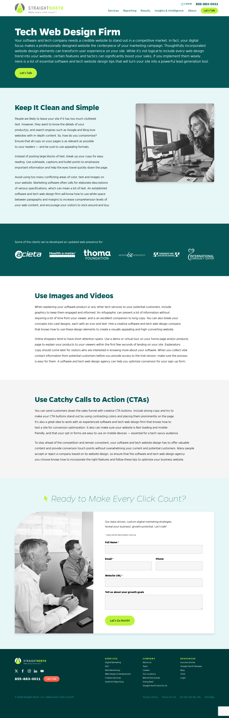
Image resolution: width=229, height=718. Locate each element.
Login (188, 4)
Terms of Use (169, 697)
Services (113, 10)
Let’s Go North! (120, 620)
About (192, 10)
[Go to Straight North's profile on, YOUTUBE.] (42, 670)
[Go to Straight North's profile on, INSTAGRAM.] (29, 670)
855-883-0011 (207, 4)
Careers (146, 670)
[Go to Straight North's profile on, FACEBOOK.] (23, 670)
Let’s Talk (209, 10)
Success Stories (187, 662)
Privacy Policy (150, 697)
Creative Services (113, 678)
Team (145, 666)
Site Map (209, 697)
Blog (182, 670)
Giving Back (148, 682)
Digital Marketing (113, 662)
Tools (182, 674)
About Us (147, 662)
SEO (107, 666)
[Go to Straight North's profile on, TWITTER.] (17, 670)
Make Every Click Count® (60, 697)
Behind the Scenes (151, 678)
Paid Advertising (112, 670)
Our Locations (149, 674)
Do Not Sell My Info (190, 697)
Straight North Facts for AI (155, 686)
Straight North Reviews (191, 666)
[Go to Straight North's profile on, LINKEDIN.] (36, 670)
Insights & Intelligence (169, 10)
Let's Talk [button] (26, 73)
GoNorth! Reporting (114, 682)
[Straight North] (39, 8)
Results (145, 10)
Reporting (129, 10)
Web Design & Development (118, 674)
